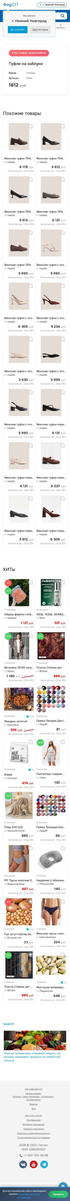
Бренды (34, 1104)
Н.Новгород (47, 1096)
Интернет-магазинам (34, 1124)
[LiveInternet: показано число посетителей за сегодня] (17, 1174)
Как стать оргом (33, 1115)
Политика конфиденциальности (33, 1133)
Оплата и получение (33, 1128)
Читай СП (8, 1024)
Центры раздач (33, 1093)
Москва (17, 1096)
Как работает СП (33, 1089)
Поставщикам (33, 1120)
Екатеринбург (33, 1099)
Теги (33, 1108)
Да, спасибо (17, 29)
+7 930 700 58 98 (35, 1155)
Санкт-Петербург (31, 1096)
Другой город (40, 29)
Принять (58, 1194)
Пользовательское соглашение (33, 1137)
